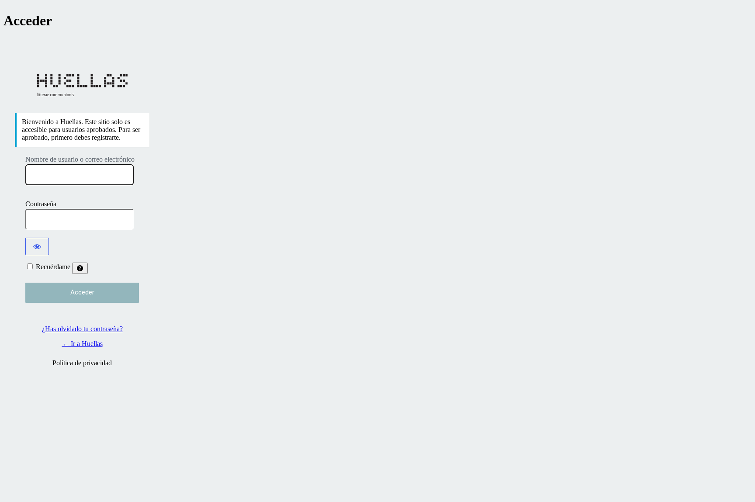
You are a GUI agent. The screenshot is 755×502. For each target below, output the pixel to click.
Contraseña (40, 204)
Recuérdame (53, 266)
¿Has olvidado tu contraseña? (82, 328)
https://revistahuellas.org (82, 85)
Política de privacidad (82, 363)
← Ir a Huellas (82, 343)
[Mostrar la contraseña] (37, 246)
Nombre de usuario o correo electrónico (80, 159)
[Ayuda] (80, 268)
